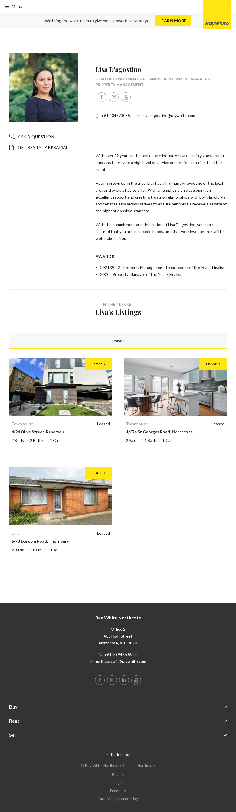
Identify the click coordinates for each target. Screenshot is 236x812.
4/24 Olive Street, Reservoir (38, 431)
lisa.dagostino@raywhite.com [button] (169, 115)
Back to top (121, 754)
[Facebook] (101, 97)
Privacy (118, 774)
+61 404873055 (115, 115)
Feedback (118, 790)
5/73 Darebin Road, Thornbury (40, 541)
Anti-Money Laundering (118, 798)
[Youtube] (126, 97)
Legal (118, 782)
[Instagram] (114, 97)
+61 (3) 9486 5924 (120, 654)
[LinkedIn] (124, 680)
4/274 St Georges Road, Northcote (159, 431)
